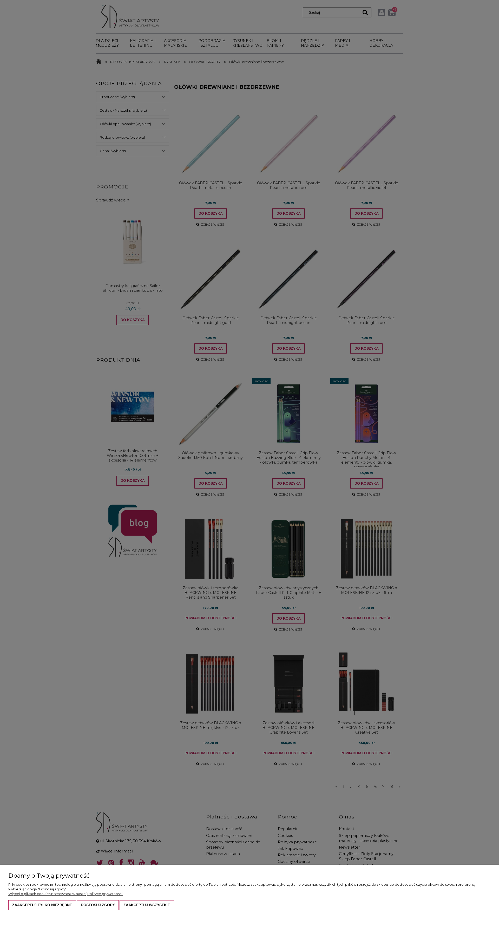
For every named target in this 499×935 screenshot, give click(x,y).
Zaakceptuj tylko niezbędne (42, 905)
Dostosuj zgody (98, 905)
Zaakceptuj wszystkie (146, 905)
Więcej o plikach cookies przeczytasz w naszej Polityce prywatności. (65, 894)
